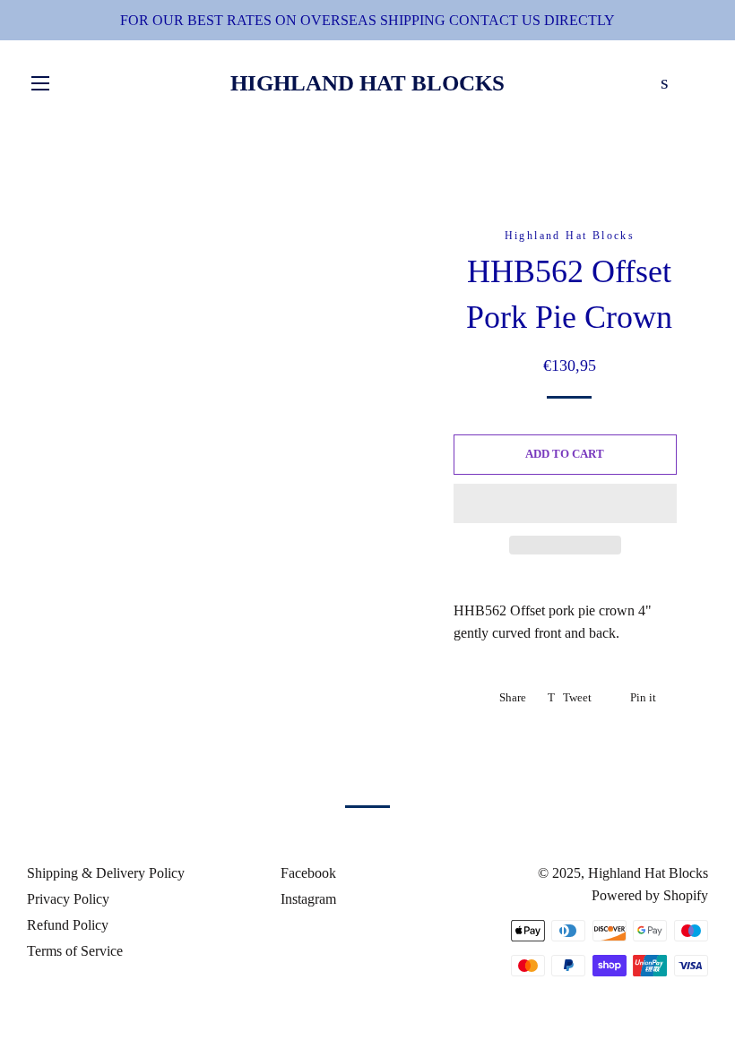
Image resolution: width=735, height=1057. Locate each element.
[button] (565, 503)
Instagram (306, 899)
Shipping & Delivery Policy (106, 873)
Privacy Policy (68, 899)
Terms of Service (75, 950)
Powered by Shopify (650, 895)
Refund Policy (67, 924)
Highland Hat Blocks (367, 83)
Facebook (306, 873)
